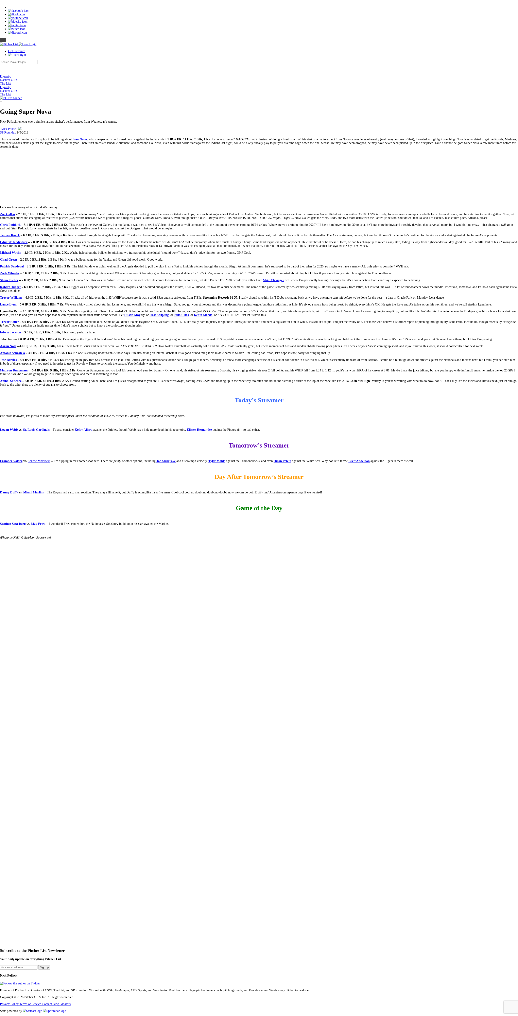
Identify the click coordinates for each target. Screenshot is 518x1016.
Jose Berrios (8, 360)
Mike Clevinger (273, 280)
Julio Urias (181, 315)
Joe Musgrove (166, 461)
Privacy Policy (9, 1004)
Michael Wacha (10, 252)
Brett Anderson (359, 461)
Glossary (65, 1004)
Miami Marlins (33, 492)
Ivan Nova (79, 139)
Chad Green (8, 259)
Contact (47, 1004)
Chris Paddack (10, 224)
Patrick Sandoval (12, 266)
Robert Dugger (10, 287)
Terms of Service (30, 1004)
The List (5, 83)
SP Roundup (8, 132)
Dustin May (132, 315)
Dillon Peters (282, 461)
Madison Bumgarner (14, 370)
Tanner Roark (10, 235)
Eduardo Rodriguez (14, 242)
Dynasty (5, 76)
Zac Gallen (7, 214)
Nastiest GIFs (8, 80)
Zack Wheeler (9, 273)
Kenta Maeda (203, 315)
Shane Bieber (9, 280)
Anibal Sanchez (10, 381)
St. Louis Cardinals (36, 429)
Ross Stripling (159, 315)
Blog (56, 1004)
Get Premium (16, 51)
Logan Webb (9, 429)
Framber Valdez (11, 461)
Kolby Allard (83, 429)
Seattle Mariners (39, 461)
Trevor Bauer (9, 321)
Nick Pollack (9, 128)
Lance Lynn (8, 304)
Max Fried (38, 523)
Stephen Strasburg (13, 523)
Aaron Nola (8, 346)
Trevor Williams (11, 297)
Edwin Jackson (10, 332)
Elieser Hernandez (199, 429)
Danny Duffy (9, 492)
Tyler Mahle (216, 461)
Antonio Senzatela (12, 353)
